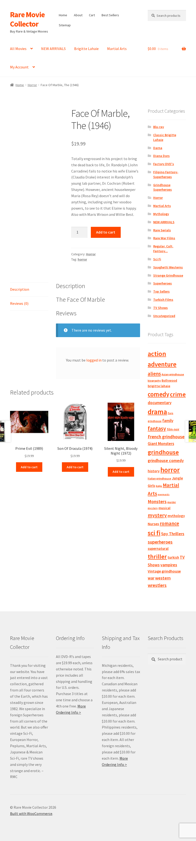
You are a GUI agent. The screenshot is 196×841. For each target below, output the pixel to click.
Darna (157, 148)
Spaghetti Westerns (168, 267)
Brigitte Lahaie (86, 48)
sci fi (154, 533)
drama (157, 411)
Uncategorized (164, 316)
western (163, 578)
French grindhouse (166, 437)
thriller (157, 556)
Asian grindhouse (173, 374)
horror (82, 259)
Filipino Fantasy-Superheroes (165, 174)
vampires (168, 565)
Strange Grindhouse (168, 275)
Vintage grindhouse (164, 571)
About (78, 15)
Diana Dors (161, 156)
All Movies (18, 48)
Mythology (161, 214)
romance (169, 523)
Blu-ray (158, 127)
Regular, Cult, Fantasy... (163, 248)
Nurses (153, 524)
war (151, 578)
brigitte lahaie (159, 386)
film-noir (173, 429)
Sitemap (65, 25)
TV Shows (160, 308)
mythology (176, 515)
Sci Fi (157, 259)
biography (154, 380)
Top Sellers (161, 291)
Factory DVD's (163, 164)
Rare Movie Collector (27, 19)
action (157, 353)
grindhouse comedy (166, 460)
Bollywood (169, 381)
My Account (19, 67)
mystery (157, 515)
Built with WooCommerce (31, 813)
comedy (158, 394)
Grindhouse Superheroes (162, 187)
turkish (173, 557)
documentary (159, 402)
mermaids (163, 494)
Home (63, 15)
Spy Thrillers (172, 533)
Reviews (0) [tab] (19, 303)
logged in (94, 360)
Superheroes (162, 283)
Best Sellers (110, 15)
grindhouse (163, 452)
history (154, 471)
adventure (162, 364)
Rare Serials (162, 230)
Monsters (157, 501)
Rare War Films (164, 238)
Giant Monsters (161, 443)
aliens (154, 373)
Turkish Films (163, 299)
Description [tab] (19, 289)
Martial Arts (117, 48)
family (167, 420)
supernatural (158, 548)
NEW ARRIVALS (53, 48)
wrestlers (157, 585)
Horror (32, 85)
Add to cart (105, 232)
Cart (92, 15)
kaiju (159, 486)
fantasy (157, 428)
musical (164, 508)
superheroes (160, 542)
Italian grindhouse (159, 478)
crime (178, 394)
